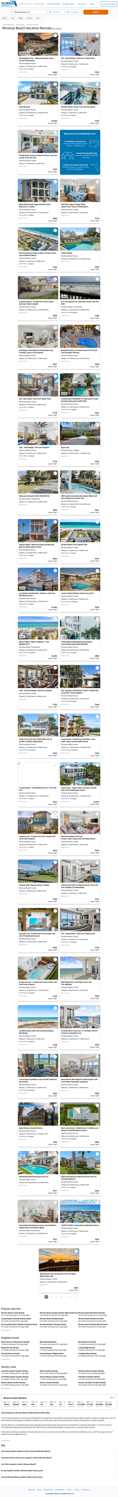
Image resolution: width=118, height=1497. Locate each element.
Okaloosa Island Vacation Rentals (91, 1371)
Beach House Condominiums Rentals (15, 1342)
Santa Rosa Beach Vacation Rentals (14, 1371)
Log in (91, 4)
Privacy (76, 1489)
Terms (69, 1489)
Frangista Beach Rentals (87, 1353)
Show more (23, 72)
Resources (82, 4)
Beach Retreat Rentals (48, 1342)
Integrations (59, 1489)
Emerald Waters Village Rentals (51, 1353)
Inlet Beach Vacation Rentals (89, 1377)
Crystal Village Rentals (86, 1347)
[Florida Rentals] (9, 7)
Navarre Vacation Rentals (49, 1382)
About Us (31, 1489)
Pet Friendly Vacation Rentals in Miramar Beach (19, 1324)
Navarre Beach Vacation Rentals (13, 1382)
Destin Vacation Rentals (49, 1371)
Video (64, 296)
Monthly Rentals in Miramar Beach (53, 1324)
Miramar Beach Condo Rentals (12, 1313)
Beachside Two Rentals (10, 1347)
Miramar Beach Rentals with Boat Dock (93, 1324)
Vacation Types (68, 4)
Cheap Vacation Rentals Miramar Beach (16, 1318)
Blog (39, 1489)
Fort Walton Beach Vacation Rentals (14, 1377)
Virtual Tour (24, 53)
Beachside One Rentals (87, 1342)
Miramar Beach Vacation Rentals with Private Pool (59, 1313)
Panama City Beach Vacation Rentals (92, 1382)
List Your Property (109, 4)
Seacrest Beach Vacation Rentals (52, 1377)
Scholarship (48, 1489)
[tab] (59, 1451)
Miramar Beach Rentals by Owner (91, 1318)
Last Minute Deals (53, 4)
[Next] (75, 1297)
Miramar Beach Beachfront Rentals (91, 1313)
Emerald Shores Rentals (10, 1353)
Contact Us (86, 1489)
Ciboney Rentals (46, 1347)
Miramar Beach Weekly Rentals (51, 1318)
